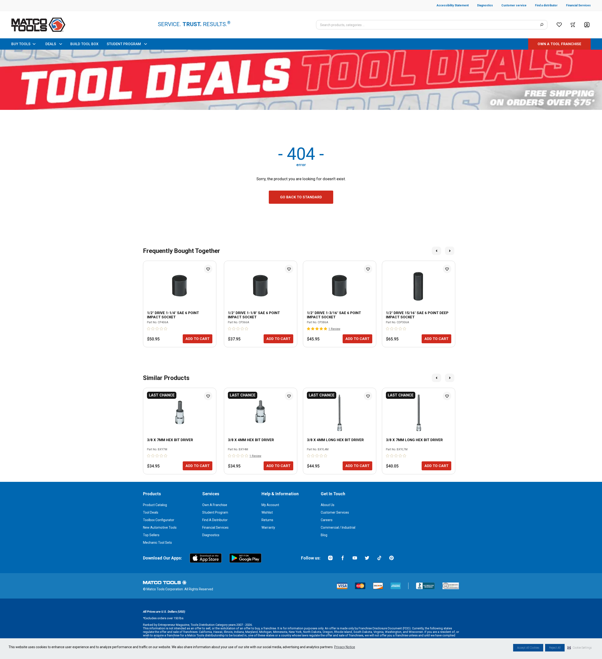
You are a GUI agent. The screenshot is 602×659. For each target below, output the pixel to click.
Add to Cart (198, 339)
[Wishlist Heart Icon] (208, 269)
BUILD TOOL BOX (84, 44)
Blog (324, 535)
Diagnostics (210, 535)
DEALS (50, 44)
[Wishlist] (559, 25)
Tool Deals (150, 512)
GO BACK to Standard (301, 197)
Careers (327, 520)
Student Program (215, 512)
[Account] (587, 25)
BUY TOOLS (20, 44)
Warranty (268, 527)
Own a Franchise (214, 505)
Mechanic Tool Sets (157, 542)
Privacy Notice (344, 647)
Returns (267, 520)
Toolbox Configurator (158, 520)
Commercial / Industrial (338, 527)
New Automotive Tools (160, 527)
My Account (270, 505)
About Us (327, 505)
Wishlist (267, 512)
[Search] (542, 25)
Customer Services (335, 512)
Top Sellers (151, 535)
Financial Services (215, 527)
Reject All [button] (555, 647)
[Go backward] (436, 251)
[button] (579, 647)
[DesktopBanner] (301, 80)
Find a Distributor (215, 520)
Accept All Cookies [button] (528, 647)
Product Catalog (155, 505)
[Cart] (573, 25)
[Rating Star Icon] (149, 329)
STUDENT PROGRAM (124, 44)
